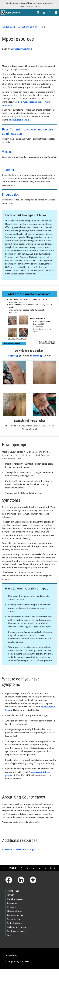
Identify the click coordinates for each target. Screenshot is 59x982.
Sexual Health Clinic (19, 119)
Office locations (14, 923)
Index (12, 867)
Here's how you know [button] (29, 6)
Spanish (35, 355)
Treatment (9, 170)
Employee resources (16, 931)
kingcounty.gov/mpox (23, 48)
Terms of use (13, 891)
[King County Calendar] (38, 12)
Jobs (9, 935)
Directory (11, 907)
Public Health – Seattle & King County (19, 27)
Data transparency (16, 899)
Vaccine (7, 152)
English (12, 355)
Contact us (12, 903)
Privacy (10, 895)
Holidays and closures (17, 927)
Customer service (15, 915)
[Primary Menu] (56, 12)
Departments (13, 919)
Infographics (10, 194)
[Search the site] (50, 12)
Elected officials (14, 911)
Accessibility (11, 955)
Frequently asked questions (18, 849)
